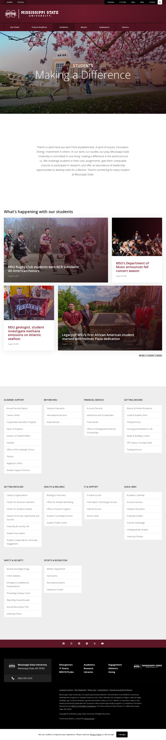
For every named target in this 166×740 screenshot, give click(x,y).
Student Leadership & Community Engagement (22, 542)
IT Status (64, 668)
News (142, 2)
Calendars (110, 2)
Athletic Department (56, 568)
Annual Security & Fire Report (121, 690)
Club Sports (52, 575)
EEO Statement (80, 690)
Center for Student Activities (19, 509)
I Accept (122, 734)
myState (11, 2)
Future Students (39, 27)
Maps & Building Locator (138, 435)
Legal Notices (103, 690)
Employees (104, 27)
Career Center (13, 415)
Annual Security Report (17, 408)
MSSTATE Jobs (66, 672)
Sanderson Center (55, 589)
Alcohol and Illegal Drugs (18, 568)
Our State (14, 27)
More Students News (150, 355)
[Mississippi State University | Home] (31, 13)
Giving (111, 672)
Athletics (113, 668)
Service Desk (93, 515)
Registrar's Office (14, 463)
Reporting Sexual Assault (18, 600)
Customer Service (66, 690)
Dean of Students (15, 429)
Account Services (95, 408)
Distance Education (56, 408)
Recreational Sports (56, 582)
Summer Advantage (136, 522)
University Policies (135, 536)
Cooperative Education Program (21, 422)
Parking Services (134, 449)
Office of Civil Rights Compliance (83, 706)
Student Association (16, 533)
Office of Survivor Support (58, 509)
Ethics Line (92, 690)
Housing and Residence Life (140, 429)
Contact (152, 2)
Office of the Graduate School (20, 449)
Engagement (115, 664)
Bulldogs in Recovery (56, 495)
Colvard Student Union (137, 415)
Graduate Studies (135, 515)
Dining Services (134, 422)
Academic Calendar (136, 495)
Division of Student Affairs (18, 435)
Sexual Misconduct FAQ (18, 606)
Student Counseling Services (60, 515)
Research (88, 668)
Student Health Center (57, 522)
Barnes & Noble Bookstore (139, 408)
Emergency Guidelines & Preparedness (18, 584)
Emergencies (66, 664)
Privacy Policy (95, 734)
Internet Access (94, 509)
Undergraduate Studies (137, 529)
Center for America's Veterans (20, 502)
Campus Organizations (17, 495)
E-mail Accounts (94, 495)
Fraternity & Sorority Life (18, 526)
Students (67, 27)
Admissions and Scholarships (100, 415)
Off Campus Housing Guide (139, 442)
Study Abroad (53, 422)
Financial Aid (92, 422)
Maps (133, 2)
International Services (57, 415)
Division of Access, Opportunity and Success (23, 517)
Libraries (88, 672)
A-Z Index (122, 2)
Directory (22, 2)
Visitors (125, 27)
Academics (89, 664)
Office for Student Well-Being (60, 502)
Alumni (84, 27)
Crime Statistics (14, 575)
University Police (14, 613)
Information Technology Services (102, 502)
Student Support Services (18, 470)
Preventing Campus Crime (18, 593)
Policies (10, 456)
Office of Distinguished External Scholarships (101, 431)
